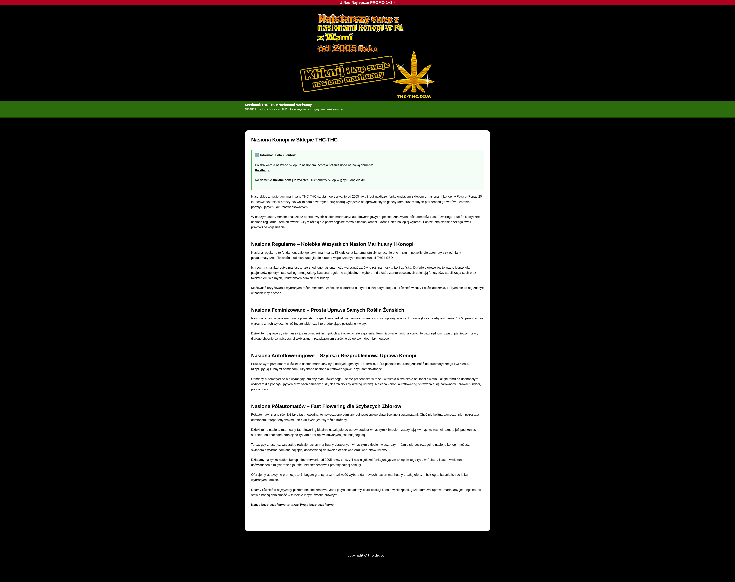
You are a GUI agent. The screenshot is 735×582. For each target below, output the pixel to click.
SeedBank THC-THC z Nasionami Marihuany (278, 104)
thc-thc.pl (262, 170)
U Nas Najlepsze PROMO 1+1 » (368, 2)
